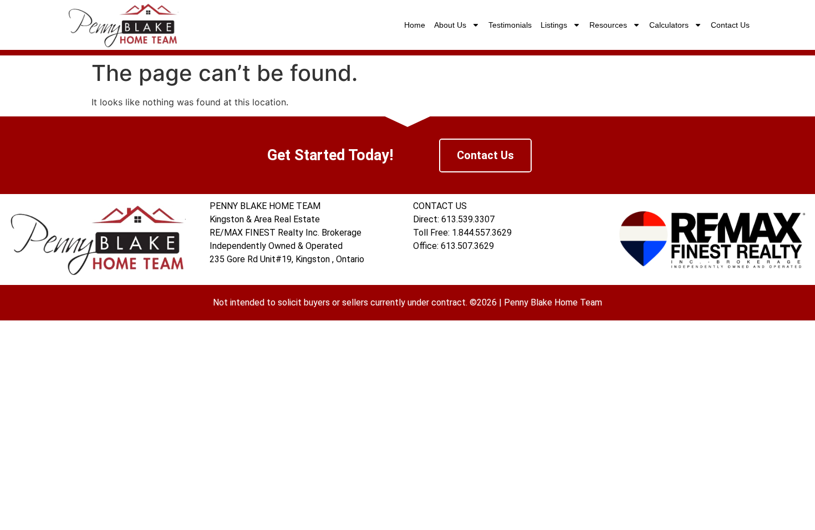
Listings (554, 25)
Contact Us (730, 25)
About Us (450, 25)
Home (414, 25)
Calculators (669, 25)
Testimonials (510, 25)
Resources (608, 25)
